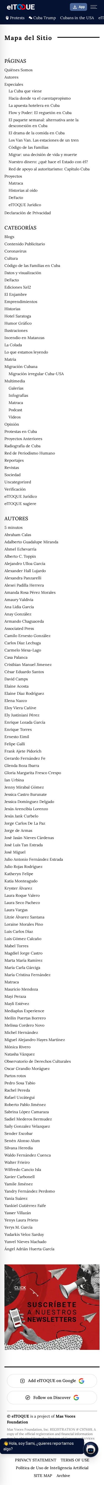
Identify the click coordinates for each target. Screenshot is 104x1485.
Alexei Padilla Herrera (24, 585)
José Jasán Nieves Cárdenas (29, 837)
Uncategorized (17, 481)
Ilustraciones (15, 330)
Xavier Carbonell (19, 1176)
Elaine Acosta (16, 686)
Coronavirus (15, 251)
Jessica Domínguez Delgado (29, 801)
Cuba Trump (44, 17)
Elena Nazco (15, 700)
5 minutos (13, 527)
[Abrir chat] (90, 1449)
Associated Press (19, 628)
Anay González (17, 614)
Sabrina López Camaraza (26, 1111)
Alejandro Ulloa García (24, 563)
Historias (12, 308)
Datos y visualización (22, 272)
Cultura (11, 258)
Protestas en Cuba (20, 431)
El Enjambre (15, 294)
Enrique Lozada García (24, 722)
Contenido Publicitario (24, 243)
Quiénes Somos (18, 69)
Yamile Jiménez (18, 1183)
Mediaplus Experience (24, 1010)
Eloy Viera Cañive (20, 707)
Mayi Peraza (15, 996)
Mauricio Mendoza (21, 989)
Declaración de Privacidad (27, 212)
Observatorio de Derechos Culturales (37, 1061)
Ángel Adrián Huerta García (29, 1248)
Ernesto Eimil (16, 736)
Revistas (11, 467)
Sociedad (12, 474)
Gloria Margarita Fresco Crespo (32, 772)
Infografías (18, 395)
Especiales (13, 84)
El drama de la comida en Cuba (37, 132)
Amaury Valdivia (18, 599)
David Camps (16, 678)
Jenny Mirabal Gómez (24, 787)
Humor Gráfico (18, 323)
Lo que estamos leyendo (26, 352)
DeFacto (16, 197)
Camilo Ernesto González (27, 635)
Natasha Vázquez (19, 1054)
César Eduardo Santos (24, 671)
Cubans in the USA (77, 17)
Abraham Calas (17, 534)
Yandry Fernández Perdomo (29, 1191)
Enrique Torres (18, 729)
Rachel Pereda (17, 1090)
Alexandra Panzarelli (22, 577)
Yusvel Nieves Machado (25, 1241)
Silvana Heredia (18, 1147)
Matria (10, 359)
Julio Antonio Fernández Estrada (33, 859)
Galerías (16, 388)
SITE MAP (43, 1475)
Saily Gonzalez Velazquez (27, 1126)
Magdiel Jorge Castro (23, 953)
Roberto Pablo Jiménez (25, 1104)
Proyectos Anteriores (23, 438)
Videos (15, 417)
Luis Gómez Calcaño (22, 938)
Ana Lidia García (19, 606)
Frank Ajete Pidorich (22, 751)
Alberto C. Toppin (20, 556)
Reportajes (14, 460)
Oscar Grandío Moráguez (27, 1068)
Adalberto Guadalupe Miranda (31, 541)
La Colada (13, 344)
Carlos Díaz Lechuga (22, 642)
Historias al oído (23, 190)
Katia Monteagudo (20, 880)
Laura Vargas (15, 909)
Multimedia (14, 380)
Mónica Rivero (17, 1046)
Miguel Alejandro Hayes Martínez (34, 1039)
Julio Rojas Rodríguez (23, 866)
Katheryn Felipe (18, 873)
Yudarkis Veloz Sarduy (24, 1234)
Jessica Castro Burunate (25, 794)
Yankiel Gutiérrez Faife (25, 1205)
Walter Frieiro (17, 1162)
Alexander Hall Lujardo (25, 570)
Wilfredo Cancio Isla (22, 1169)
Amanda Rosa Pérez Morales (29, 592)
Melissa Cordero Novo (24, 1025)
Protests (17, 17)
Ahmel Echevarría (20, 549)
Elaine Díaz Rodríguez (24, 693)
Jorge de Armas (18, 830)
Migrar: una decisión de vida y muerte (43, 154)
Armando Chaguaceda (24, 621)
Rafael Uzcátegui (19, 1097)
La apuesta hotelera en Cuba (34, 105)
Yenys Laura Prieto (21, 1220)
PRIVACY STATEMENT (35, 1460)
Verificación (15, 489)
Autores (11, 77)
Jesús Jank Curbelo (21, 816)
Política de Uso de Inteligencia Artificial (52, 1467)
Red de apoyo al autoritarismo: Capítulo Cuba (49, 168)
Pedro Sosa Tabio (19, 1082)
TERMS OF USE (75, 1460)
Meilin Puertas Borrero (25, 1018)
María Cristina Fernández (27, 974)
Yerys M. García (18, 1227)
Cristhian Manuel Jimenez (28, 664)
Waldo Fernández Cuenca (27, 1155)
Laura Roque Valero (22, 895)
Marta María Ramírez (23, 960)
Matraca (16, 183)
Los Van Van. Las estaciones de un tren (44, 140)
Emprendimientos (20, 301)
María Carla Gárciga (22, 967)
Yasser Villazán (17, 1212)
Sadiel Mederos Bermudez (28, 1119)
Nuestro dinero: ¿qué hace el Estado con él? (48, 161)
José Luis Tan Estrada (23, 844)
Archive (63, 1475)
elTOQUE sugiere (20, 503)
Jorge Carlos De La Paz (24, 823)
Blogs (9, 236)
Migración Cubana (20, 366)
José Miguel (15, 852)
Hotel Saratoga (17, 316)
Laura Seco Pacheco (22, 902)
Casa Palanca (15, 657)
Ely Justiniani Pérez (21, 715)
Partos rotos (15, 1075)
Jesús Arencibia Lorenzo (26, 808)
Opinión (11, 424)
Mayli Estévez (16, 1003)
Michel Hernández (21, 1032)
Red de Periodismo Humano (29, 453)
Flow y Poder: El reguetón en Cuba (40, 112)
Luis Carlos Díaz (18, 931)
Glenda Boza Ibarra (21, 765)
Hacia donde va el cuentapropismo (40, 98)
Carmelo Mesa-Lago (22, 650)
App (82, 7)
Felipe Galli (14, 743)
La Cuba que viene (25, 91)
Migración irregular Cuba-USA (36, 373)
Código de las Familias (28, 147)
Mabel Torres (16, 945)
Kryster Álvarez (18, 888)
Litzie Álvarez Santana (24, 917)
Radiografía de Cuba (22, 445)
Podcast (15, 409)
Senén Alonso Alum (22, 1140)
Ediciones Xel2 (17, 287)
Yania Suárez (15, 1198)
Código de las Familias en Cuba (32, 265)
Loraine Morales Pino (23, 924)
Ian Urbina (14, 779)
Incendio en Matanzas (24, 337)
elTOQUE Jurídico (25, 204)
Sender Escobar (18, 1133)
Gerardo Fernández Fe (24, 758)
